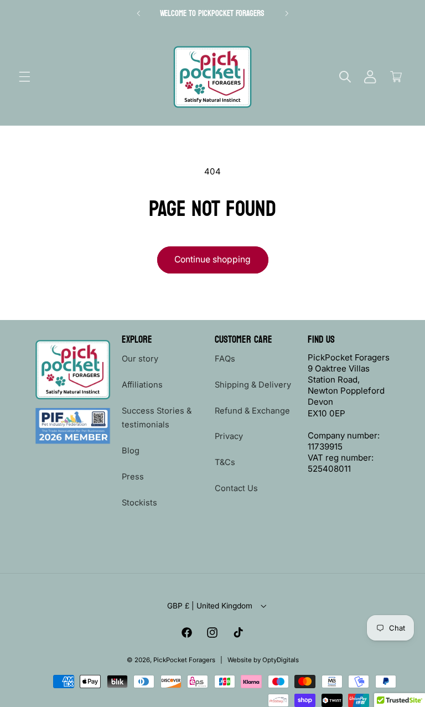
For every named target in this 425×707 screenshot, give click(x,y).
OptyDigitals (280, 660)
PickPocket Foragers (184, 660)
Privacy (229, 436)
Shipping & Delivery (253, 385)
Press (133, 477)
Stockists (139, 503)
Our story (140, 359)
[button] (24, 77)
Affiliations (142, 385)
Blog (130, 451)
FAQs (225, 359)
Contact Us (236, 488)
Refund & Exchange (252, 411)
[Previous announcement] (138, 13)
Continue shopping (212, 259)
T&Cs (225, 462)
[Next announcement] (286, 13)
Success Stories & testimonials (156, 418)
